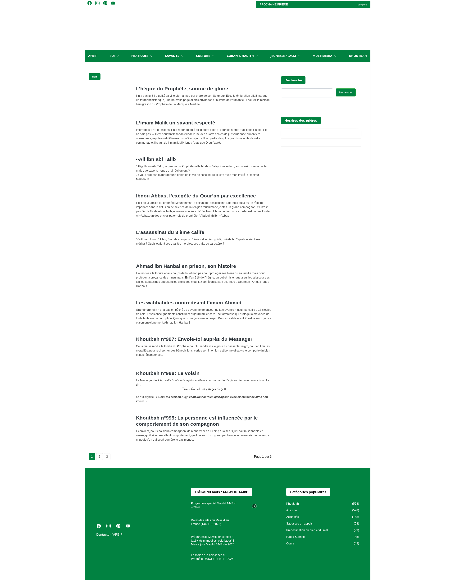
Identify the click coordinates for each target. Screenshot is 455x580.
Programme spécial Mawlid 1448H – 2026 (213, 505)
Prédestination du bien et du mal (307, 530)
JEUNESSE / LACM (283, 56)
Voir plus (362, 4)
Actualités (292, 517)
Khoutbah (358, 56)
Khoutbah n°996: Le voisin (168, 373)
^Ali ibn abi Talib (156, 159)
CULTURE (203, 56)
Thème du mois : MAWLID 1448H (222, 492)
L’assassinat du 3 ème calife (170, 232)
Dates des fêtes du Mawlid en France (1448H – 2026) (210, 522)
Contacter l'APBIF (109, 534)
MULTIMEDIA (322, 56)
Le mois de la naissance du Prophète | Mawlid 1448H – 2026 (212, 557)
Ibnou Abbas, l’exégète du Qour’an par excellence (196, 195)
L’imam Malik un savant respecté (175, 122)
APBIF (92, 56)
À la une (291, 510)
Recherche (293, 80)
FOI (112, 56)
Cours (290, 543)
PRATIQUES (139, 56)
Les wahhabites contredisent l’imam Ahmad (188, 302)
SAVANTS (172, 56)
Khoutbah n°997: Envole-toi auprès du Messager (194, 339)
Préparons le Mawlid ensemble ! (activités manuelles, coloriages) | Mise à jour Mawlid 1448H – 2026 (212, 540)
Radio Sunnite (295, 537)
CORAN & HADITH (240, 56)
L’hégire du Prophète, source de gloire (182, 88)
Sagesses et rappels (299, 523)
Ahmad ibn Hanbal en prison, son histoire (186, 266)
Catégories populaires (308, 492)
